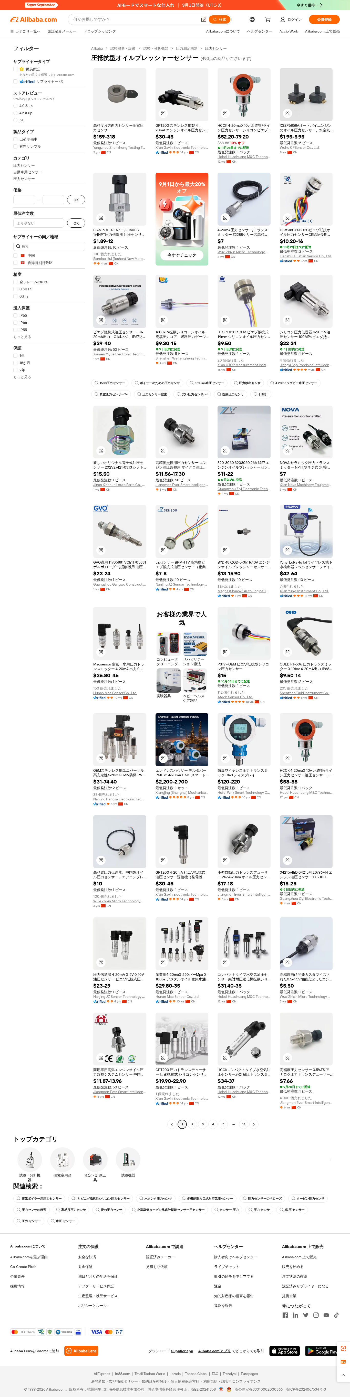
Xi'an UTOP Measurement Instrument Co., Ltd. (244, 365)
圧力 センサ (262, 1210)
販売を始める (293, 1267)
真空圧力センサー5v (114, 394)
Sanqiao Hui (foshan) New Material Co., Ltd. (119, 259)
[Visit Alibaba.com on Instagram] (316, 1315)
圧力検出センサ (250, 383)
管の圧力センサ (111, 1210)
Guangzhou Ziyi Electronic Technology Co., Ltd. (244, 489)
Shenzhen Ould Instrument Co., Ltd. (306, 693)
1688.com (122, 1374)
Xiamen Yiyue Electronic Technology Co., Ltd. (119, 354)
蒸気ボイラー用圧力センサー (42, 1198)
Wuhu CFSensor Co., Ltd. (300, 147)
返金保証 (85, 1267)
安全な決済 (87, 1257)
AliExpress (102, 1374)
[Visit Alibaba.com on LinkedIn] (295, 1315)
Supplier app (182, 1351)
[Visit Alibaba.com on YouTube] (326, 1315)
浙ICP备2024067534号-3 (306, 1389)
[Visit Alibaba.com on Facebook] (285, 1315)
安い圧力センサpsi (195, 394)
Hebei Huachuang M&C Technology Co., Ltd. (244, 157)
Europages (249, 1374)
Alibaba (97, 48)
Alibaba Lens (21, 1351)
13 (243, 1124)
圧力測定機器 (187, 48)
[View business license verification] (221, 1389)
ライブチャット (226, 1267)
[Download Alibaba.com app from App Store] (284, 1351)
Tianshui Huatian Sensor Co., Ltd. (306, 256)
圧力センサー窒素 (154, 394)
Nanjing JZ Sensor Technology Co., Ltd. (182, 584)
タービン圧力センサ (310, 1198)
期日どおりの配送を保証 (98, 1276)
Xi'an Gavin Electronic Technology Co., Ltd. (182, 147)
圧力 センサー (31, 1221)
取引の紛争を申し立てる (234, 1276)
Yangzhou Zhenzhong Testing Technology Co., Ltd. (119, 147)
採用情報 (17, 1286)
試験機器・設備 (123, 48)
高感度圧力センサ (73, 1210)
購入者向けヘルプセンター (235, 1257)
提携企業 (289, 1296)
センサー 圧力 (229, 1210)
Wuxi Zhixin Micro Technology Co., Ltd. (244, 252)
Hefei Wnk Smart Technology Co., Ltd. (244, 792)
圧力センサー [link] (216, 48)
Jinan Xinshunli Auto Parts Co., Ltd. (119, 485)
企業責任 (17, 1276)
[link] (343, 1348)
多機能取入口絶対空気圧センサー (210, 1198)
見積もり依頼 (157, 1267)
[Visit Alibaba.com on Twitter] (306, 1315)
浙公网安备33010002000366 (259, 1389)
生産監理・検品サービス (98, 1296)
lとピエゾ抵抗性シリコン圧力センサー (103, 1198)
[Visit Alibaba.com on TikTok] (336, 1315)
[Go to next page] (254, 1124)
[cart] (269, 20)
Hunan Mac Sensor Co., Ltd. (115, 693)
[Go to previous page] (172, 1124)
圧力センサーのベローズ (265, 1198)
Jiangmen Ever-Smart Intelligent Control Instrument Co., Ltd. (182, 485)
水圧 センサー (65, 1221)
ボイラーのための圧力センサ (160, 383)
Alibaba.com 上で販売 (299, 1257)
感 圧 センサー (295, 1210)
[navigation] (49, 587)
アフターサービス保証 (96, 1286)
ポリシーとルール (92, 1306)
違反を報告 (223, 1306)
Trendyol (229, 1374)
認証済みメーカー (160, 1257)
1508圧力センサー (112, 383)
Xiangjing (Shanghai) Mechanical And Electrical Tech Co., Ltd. (182, 792)
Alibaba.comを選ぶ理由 (29, 1257)
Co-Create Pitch (23, 1267)
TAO (215, 1374)
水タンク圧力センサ (158, 1198)
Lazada (175, 1374)
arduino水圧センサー (209, 383)
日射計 (263, 394)
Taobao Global (196, 1374)
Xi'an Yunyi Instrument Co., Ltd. (304, 591)
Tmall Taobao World (150, 1374)
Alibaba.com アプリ (214, 1351)
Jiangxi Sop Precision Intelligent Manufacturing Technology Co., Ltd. (306, 365)
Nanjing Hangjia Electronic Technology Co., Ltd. (119, 799)
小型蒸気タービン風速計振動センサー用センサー (171, 1210)
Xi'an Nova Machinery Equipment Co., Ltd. (306, 485)
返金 (217, 1286)
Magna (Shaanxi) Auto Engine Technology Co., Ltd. (244, 591)
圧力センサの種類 (34, 1210)
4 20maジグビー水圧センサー (296, 383)
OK (76, 200)
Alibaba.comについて (28, 1246)
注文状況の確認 (294, 1276)
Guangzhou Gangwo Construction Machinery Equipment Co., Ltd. (119, 584)
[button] (204, 19)
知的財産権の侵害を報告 (234, 1296)
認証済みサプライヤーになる (305, 1286)
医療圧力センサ (233, 394)
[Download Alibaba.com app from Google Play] (322, 1351)
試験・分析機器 (155, 48)
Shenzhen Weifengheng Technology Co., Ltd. (182, 358)
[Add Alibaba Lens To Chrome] (81, 1351)
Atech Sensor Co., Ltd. (235, 697)
